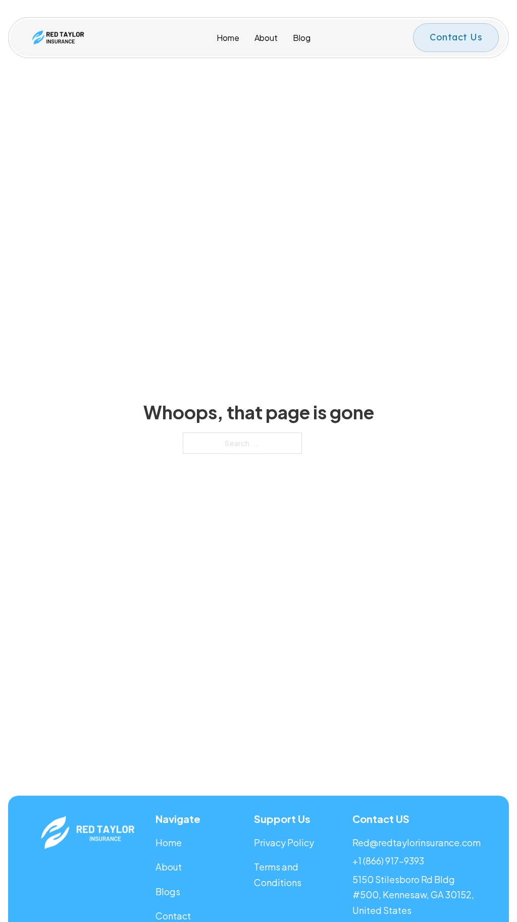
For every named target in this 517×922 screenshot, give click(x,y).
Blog (302, 37)
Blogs (168, 891)
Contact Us (456, 37)
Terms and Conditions (277, 874)
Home (228, 37)
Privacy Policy (285, 842)
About (266, 37)
